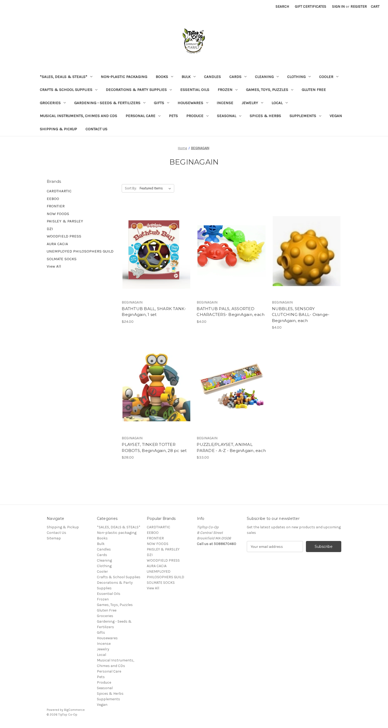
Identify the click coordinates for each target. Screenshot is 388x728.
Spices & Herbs (265, 115)
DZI (50, 228)
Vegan (336, 115)
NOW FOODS (58, 213)
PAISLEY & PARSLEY (65, 221)
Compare (154, 251)
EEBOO (53, 198)
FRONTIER (56, 206)
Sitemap (54, 538)
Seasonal (226, 115)
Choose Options (231, 260)
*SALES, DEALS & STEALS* (63, 76)
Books (162, 76)
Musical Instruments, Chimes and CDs (78, 115)
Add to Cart (156, 260)
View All (54, 266)
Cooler (326, 76)
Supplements (303, 115)
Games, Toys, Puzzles (267, 89)
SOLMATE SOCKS (62, 258)
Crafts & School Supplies (66, 89)
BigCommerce (74, 710)
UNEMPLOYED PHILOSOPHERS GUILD (80, 251)
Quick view (155, 242)
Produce (195, 115)
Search (282, 6)
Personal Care (140, 115)
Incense (225, 102)
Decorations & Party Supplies (136, 89)
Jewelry (250, 102)
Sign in (338, 6)
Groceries (50, 102)
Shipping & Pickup (58, 129)
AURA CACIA (57, 243)
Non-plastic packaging (124, 76)
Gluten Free (314, 89)
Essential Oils (194, 89)
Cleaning (264, 76)
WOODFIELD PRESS (64, 236)
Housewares (190, 102)
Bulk (186, 76)
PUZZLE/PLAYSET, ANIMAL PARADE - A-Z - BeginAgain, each (231, 447)
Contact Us (96, 129)
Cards (235, 76)
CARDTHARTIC (59, 191)
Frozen (225, 89)
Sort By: (131, 188)
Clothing (296, 76)
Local (277, 102)
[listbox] (156, 188)
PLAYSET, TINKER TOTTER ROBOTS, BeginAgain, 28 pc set (154, 447)
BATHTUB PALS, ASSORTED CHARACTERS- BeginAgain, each (230, 311)
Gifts (159, 102)
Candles (212, 76)
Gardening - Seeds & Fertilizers (107, 102)
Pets (173, 115)
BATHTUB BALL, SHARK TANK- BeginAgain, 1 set (154, 311)
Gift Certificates (310, 6)
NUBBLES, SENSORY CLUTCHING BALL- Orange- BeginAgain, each (301, 314)
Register (359, 6)
